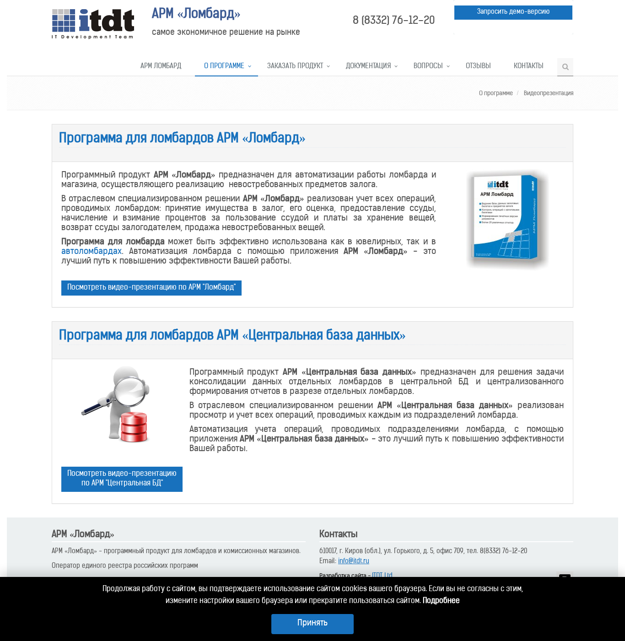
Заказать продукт (295, 66)
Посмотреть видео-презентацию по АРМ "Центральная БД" (122, 478)
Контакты (529, 66)
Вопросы (428, 66)
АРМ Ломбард (160, 66)
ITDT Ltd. (383, 576)
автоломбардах (91, 252)
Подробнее (441, 601)
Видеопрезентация (548, 94)
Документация (368, 66)
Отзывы (478, 66)
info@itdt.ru (353, 561)
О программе (224, 66)
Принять (312, 623)
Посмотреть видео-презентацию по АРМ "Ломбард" (151, 287)
